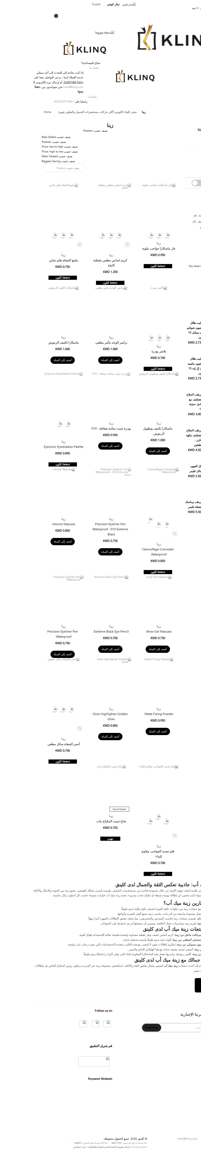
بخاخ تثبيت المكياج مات (78, 821)
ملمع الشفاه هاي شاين (30, 260)
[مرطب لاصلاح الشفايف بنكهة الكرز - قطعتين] (179, 405)
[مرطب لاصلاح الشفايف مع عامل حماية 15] (179, 369)
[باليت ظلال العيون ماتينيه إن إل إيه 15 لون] (179, 334)
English (62, 4)
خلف (187, 63)
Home (14, 112)
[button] (107, 186)
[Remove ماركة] (192, 145)
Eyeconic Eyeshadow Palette (30, 447)
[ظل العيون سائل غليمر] (179, 441)
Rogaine (184, 234)
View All (184, 239)
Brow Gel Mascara (125, 631)
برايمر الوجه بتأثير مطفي (78, 342)
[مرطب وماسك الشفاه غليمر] (179, 477)
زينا (125, 243)
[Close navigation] (4, 4)
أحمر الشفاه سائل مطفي (30, 744)
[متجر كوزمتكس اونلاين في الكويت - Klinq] (142, 38)
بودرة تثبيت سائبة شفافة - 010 (77, 428)
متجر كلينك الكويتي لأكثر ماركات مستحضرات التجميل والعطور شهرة (64, 112)
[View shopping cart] (22, 18)
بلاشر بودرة (125, 351)
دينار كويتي (79, 4)
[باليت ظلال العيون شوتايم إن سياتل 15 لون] (179, 298)
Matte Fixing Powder (125, 714)
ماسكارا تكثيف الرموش (30, 342)
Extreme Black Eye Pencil (77, 631)
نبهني (77, 839)
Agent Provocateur (177, 216)
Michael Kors (181, 228)
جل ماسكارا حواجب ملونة (125, 248)
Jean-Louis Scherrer (176, 222)
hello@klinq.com (40, 87)
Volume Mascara (30, 524)
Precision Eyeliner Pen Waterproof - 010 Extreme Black (77, 529)
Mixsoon (184, 210)
